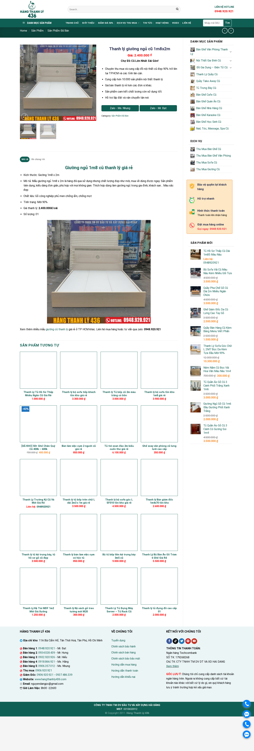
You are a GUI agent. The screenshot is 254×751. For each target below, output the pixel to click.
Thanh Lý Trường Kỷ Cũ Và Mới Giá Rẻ (38, 501)
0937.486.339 (64, 674)
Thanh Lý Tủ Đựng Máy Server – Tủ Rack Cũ (119, 610)
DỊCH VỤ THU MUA (127, 23)
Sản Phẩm (37, 30)
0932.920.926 (46, 657)
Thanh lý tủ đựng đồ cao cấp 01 (159, 610)
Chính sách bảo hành (123, 646)
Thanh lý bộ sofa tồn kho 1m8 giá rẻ (159, 394)
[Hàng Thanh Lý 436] (41, 9)
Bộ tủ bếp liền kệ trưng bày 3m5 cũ (118, 556)
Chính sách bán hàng (123, 652)
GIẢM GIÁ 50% (105, 23)
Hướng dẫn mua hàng (124, 664)
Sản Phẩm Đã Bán (58, 30)
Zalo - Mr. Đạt (158, 108)
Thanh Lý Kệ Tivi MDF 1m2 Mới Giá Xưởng (38, 610)
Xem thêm (172, 666)
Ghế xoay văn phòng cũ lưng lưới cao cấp (159, 448)
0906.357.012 (46, 666)
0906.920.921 (43, 670)
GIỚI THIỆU (88, 23)
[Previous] (26, 82)
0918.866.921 (46, 661)
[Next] (90, 82)
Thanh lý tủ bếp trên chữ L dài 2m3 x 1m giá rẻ (79, 501)
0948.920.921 (46, 648)
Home (23, 30)
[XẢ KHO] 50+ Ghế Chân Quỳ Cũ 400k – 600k (38, 448)
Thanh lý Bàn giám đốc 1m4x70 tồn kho (159, 501)
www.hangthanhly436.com (50, 679)
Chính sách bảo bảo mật (125, 658)
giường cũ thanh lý (57, 329)
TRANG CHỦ (72, 23)
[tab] (25, 159)
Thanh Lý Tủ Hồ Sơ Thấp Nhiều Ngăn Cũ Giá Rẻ (38, 394)
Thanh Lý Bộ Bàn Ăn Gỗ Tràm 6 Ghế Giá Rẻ (159, 556)
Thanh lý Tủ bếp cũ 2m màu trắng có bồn (119, 394)
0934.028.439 (46, 652)
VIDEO (175, 23)
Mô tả (25, 159)
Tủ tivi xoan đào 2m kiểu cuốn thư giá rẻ (119, 448)
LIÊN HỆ (186, 23)
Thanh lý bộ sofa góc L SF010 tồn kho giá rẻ (119, 501)
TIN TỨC (147, 23)
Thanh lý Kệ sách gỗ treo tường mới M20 (79, 610)
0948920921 (211, 262)
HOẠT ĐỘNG (162, 23)
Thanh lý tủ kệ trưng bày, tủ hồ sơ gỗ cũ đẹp (38, 556)
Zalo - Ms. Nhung (120, 108)
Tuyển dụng (118, 640)
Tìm (227, 22)
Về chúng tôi (38, 159)
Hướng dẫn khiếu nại (123, 676)
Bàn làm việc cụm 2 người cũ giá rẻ (79, 448)
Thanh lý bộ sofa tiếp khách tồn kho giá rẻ (79, 394)
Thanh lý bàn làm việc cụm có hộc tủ (79, 556)
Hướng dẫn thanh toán (124, 670)
